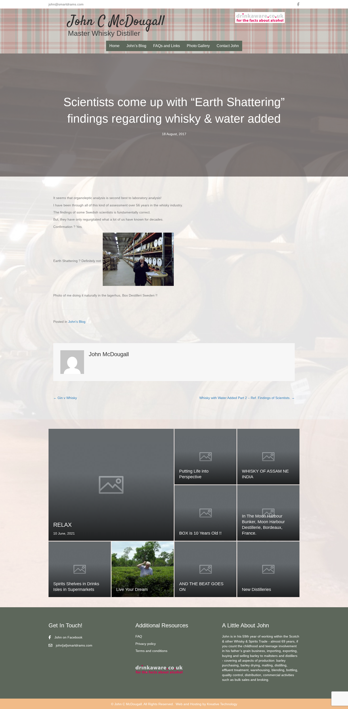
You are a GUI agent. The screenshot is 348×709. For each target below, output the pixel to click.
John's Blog (76, 321)
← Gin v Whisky (65, 398)
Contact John (228, 46)
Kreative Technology (222, 704)
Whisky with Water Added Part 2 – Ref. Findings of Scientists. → (247, 398)
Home (114, 46)
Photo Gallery (198, 46)
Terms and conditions (151, 651)
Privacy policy (145, 644)
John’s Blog (136, 46)
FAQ (138, 636)
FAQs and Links (166, 46)
